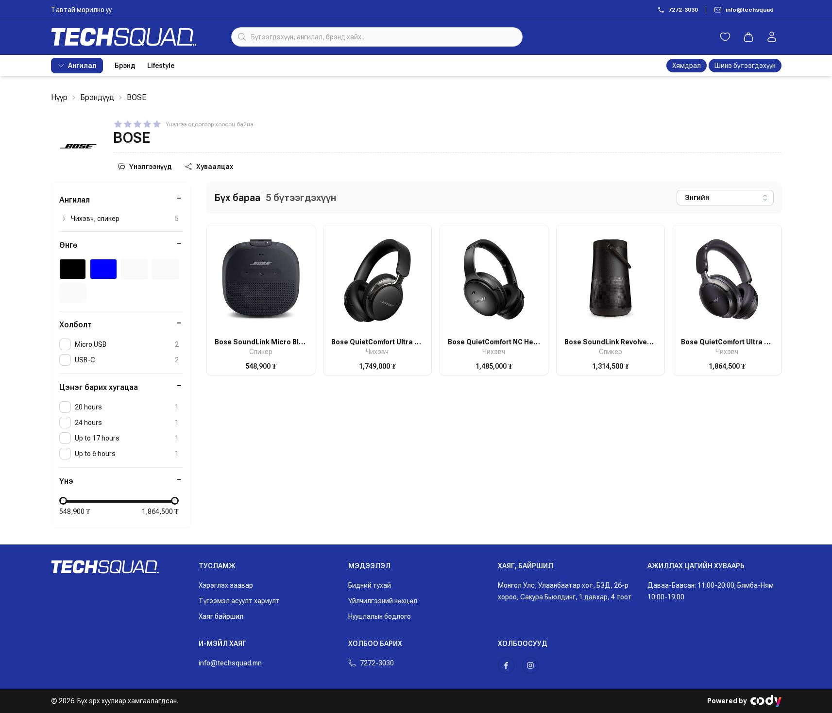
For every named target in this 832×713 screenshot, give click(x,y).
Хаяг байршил (221, 616)
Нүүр (59, 97)
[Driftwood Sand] (72, 293)
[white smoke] (134, 269)
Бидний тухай (369, 585)
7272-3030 (683, 9)
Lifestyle (160, 65)
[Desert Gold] (165, 269)
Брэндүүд (97, 97)
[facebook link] (506, 665)
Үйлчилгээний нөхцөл (382, 601)
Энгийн (697, 198)
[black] (72, 269)
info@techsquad (750, 9)
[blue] (103, 269)
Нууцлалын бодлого (379, 616)
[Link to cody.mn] (765, 701)
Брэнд (125, 65)
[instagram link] (530, 665)
